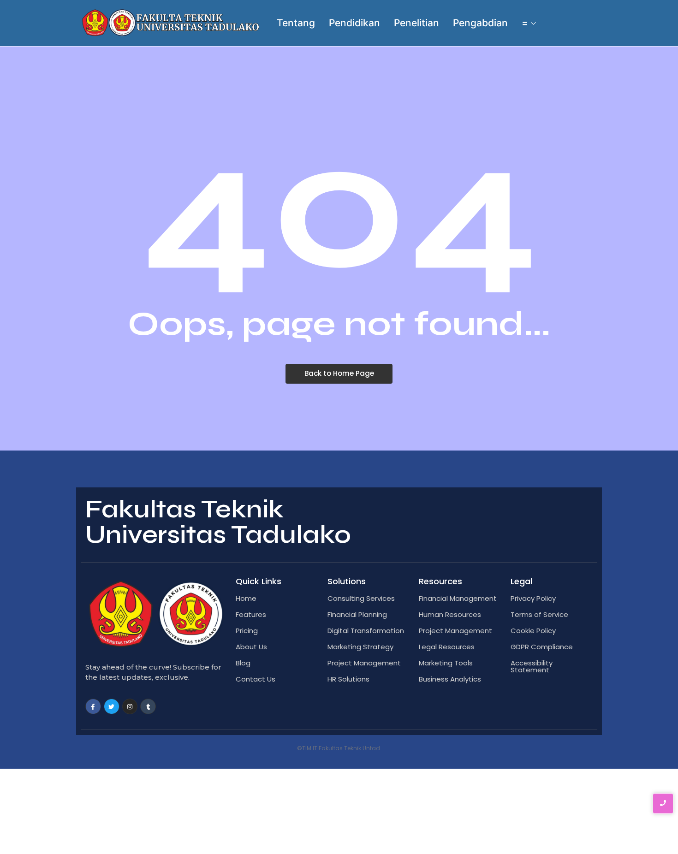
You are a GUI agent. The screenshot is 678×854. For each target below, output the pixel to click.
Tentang (296, 23)
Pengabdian (480, 23)
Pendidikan (354, 23)
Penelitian (416, 23)
